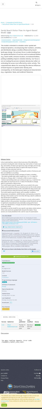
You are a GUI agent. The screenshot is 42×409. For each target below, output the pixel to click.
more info (36, 251)
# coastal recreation (6, 40)
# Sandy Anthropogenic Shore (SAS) (10, 41)
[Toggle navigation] (3, 4)
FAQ (2, 380)
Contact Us (4, 376)
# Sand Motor (23, 41)
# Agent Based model (17, 40)
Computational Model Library (14, 22)
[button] (21, 116)
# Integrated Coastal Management (32, 40)
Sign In (38, 5)
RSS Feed (36, 378)
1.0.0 (2, 325)
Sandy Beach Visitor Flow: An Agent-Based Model (15, 24)
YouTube (36, 373)
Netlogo (4, 286)
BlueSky (38, 376)
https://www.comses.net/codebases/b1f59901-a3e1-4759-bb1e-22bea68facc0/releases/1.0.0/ (19, 223)
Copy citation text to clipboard (12, 227)
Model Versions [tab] (9, 317)
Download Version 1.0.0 (21, 256)
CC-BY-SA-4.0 (5, 277)
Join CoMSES (4, 373)
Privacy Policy (4, 378)
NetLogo (4, 282)
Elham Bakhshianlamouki (16, 36)
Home (2, 22)
